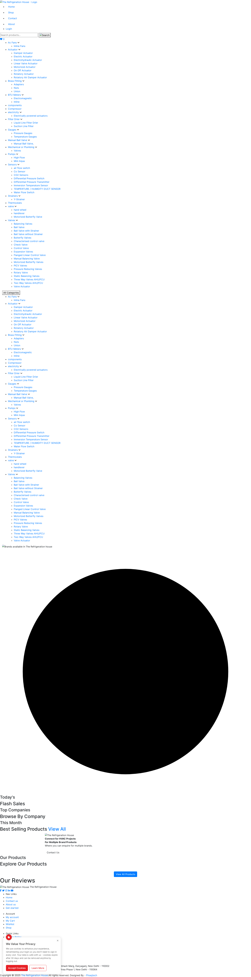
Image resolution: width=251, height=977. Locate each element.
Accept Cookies (17, 968)
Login (9, 28)
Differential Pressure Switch (29, 178)
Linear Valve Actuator (25, 63)
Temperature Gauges (25, 136)
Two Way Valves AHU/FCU (28, 282)
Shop (11, 12)
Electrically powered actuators (30, 115)
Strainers (13, 195)
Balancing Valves (23, 223)
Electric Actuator (23, 56)
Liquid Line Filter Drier (26, 122)
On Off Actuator (22, 70)
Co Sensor (19, 171)
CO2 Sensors (21, 174)
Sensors (12, 164)
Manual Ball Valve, (24, 143)
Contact (12, 18)
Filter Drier (14, 119)
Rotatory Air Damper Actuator (30, 77)
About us (11, 904)
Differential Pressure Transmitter (31, 181)
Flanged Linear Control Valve (30, 255)
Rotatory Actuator (24, 73)
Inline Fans (19, 46)
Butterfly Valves (22, 237)
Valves (17, 150)
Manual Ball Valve (18, 140)
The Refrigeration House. (35, 975)
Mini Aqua (19, 161)
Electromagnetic (23, 98)
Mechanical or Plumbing (21, 147)
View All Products (125, 874)
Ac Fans (12, 42)
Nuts (16, 87)
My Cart (10, 920)
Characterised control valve (29, 241)
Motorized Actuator (24, 66)
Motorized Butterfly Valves (28, 262)
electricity (14, 112)
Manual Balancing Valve (27, 258)
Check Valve (20, 244)
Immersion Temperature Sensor (31, 185)
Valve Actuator (22, 286)
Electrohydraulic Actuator (28, 60)
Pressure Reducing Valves (28, 269)
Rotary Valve (21, 272)
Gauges (12, 129)
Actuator (13, 49)
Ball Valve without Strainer (28, 234)
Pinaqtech (91, 975)
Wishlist (10, 924)
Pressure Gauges (23, 133)
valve (11, 206)
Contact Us (53, 852)
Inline (16, 101)
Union (17, 91)
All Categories (11, 292)
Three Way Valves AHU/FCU (29, 279)
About (11, 24)
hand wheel (20, 209)
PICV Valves (20, 265)
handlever (19, 213)
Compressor (14, 108)
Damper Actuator (23, 53)
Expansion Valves (23, 251)
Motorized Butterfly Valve (28, 216)
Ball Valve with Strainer (26, 230)
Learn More (38, 968)
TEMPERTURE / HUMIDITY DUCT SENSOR (37, 188)
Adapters (19, 84)
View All (57, 829)
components (15, 105)
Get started (12, 907)
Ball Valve (19, 227)
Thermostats (15, 202)
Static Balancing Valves (26, 276)
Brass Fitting (15, 80)
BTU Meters (15, 94)
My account (12, 917)
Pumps (12, 154)
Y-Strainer (19, 199)
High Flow (19, 157)
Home (11, 6)
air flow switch (22, 168)
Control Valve (21, 248)
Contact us (12, 900)
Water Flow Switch (24, 192)
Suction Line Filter (24, 126)
